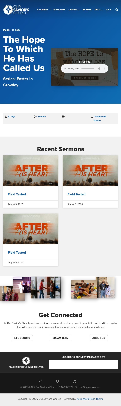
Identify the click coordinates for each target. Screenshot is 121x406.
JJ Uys (11, 116)
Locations (68, 357)
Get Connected (60, 315)
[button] (22, 338)
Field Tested (17, 194)
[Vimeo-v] (57, 381)
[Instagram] (40, 381)
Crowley (41, 116)
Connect (81, 357)
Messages (93, 357)
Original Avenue (92, 387)
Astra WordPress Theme (90, 399)
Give (102, 357)
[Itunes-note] (74, 381)
